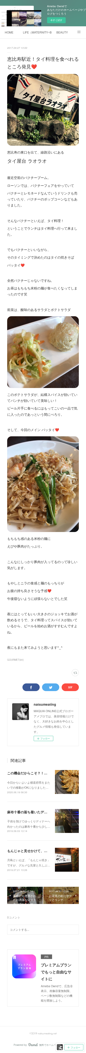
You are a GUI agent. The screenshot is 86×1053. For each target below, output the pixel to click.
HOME (9, 32)
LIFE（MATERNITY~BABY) (37, 32)
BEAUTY (62, 32)
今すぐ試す (56, 20)
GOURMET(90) (15, 659)
